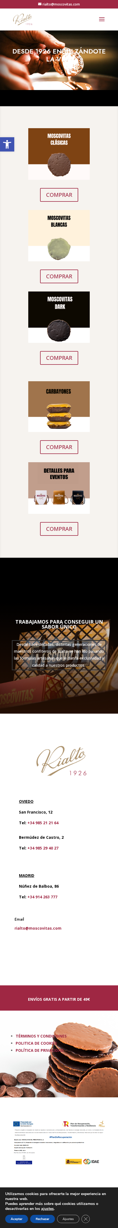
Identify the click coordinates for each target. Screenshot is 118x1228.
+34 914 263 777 (42, 896)
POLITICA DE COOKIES (36, 1043)
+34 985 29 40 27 (42, 848)
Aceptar (17, 1219)
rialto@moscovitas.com (38, 928)
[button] (7, 144)
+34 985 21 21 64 (42, 822)
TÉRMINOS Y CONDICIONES (41, 1036)
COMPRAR (59, 194)
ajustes (47, 1208)
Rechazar (42, 1219)
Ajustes (68, 1219)
